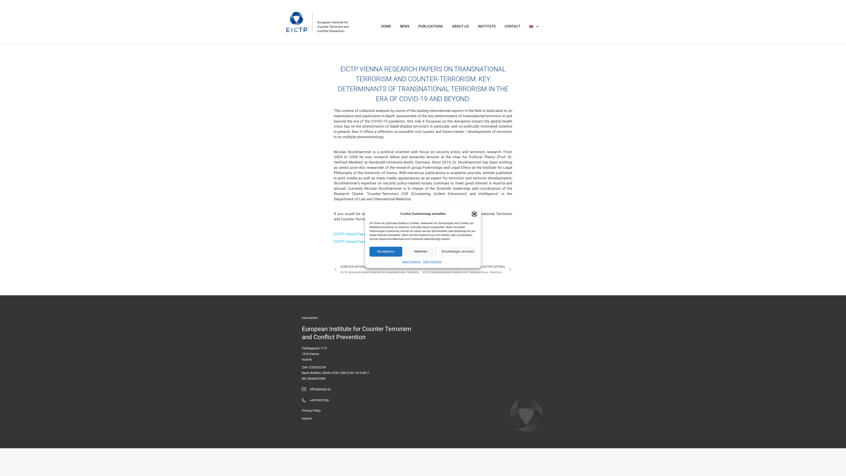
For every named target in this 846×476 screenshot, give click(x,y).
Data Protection (411, 261)
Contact (512, 26)
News (405, 26)
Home (386, 26)
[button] (474, 214)
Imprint (307, 418)
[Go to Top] (839, 469)
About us (460, 26)
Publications (430, 26)
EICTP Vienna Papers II (353, 234)
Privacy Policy (311, 410)
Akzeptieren (385, 251)
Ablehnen (420, 251)
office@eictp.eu (320, 389)
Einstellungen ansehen (458, 251)
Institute (487, 26)
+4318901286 (319, 400)
